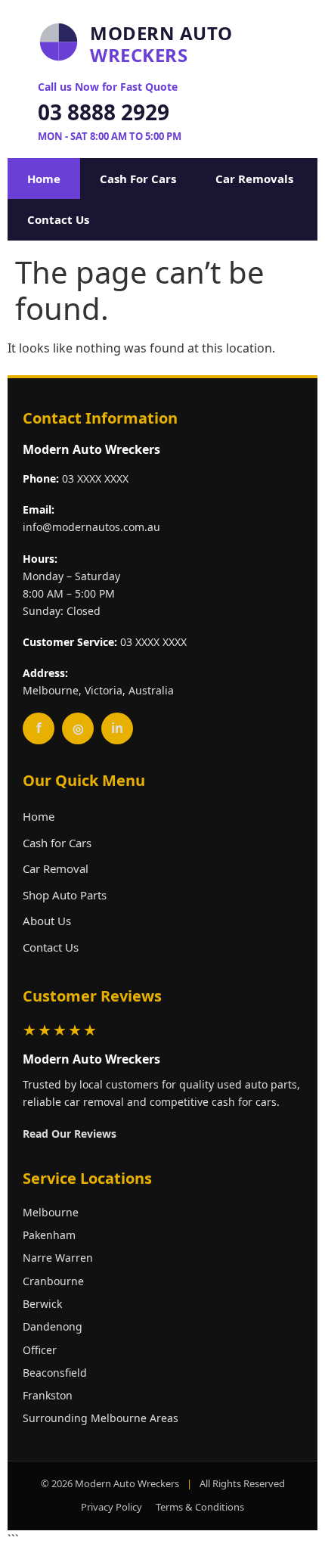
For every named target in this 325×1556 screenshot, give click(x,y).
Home (43, 178)
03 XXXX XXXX (95, 478)
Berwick (42, 1304)
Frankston (48, 1395)
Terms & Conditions (200, 1507)
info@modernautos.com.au (91, 527)
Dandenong (52, 1326)
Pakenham (49, 1235)
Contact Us (58, 219)
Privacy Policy (111, 1507)
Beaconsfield (55, 1372)
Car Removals (254, 178)
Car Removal (55, 868)
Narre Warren (58, 1257)
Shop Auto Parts (65, 894)
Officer (40, 1350)
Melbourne (51, 1212)
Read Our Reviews (69, 1133)
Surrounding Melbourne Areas (100, 1418)
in (117, 728)
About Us (47, 920)
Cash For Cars (138, 178)
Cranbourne (53, 1281)
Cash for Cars (57, 842)
